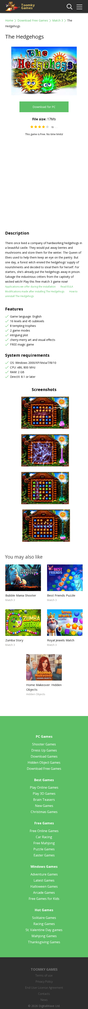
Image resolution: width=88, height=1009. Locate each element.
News (44, 1000)
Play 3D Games (44, 793)
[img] (79, 7)
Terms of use (44, 975)
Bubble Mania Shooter (20, 595)
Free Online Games (44, 831)
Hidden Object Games (44, 762)
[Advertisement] (44, 181)
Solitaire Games (44, 917)
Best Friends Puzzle (61, 595)
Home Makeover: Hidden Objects (44, 687)
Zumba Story (14, 640)
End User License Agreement (44, 988)
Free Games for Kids (44, 898)
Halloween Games (44, 886)
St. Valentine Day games (44, 930)
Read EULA (67, 286)
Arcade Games (44, 892)
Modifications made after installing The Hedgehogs (34, 291)
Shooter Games (44, 744)
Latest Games (44, 880)
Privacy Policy (44, 981)
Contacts (44, 994)
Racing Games (44, 924)
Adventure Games (44, 874)
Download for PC (44, 107)
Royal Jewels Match (60, 640)
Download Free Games (32, 20)
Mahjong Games (44, 936)
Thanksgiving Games (44, 942)
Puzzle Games (44, 849)
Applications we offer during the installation (30, 286)
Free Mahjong (44, 843)
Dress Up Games (44, 750)
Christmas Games (44, 812)
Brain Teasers (44, 799)
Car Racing (44, 837)
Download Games (44, 756)
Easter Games (44, 855)
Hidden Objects (35, 694)
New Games (44, 805)
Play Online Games (44, 787)
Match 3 (57, 20)
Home (9, 20)
